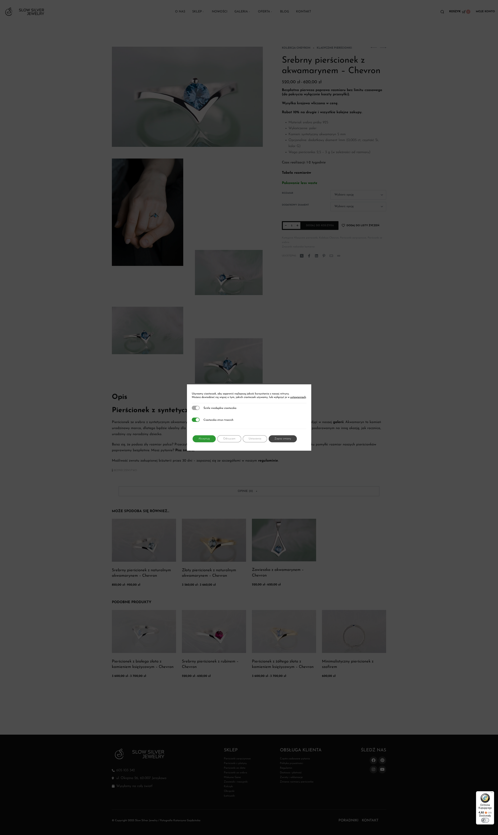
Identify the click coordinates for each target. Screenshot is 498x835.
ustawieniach (298, 397)
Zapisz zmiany (282, 438)
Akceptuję (204, 438)
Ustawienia (255, 438)
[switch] (485, 820)
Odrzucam (229, 438)
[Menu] (491, 793)
